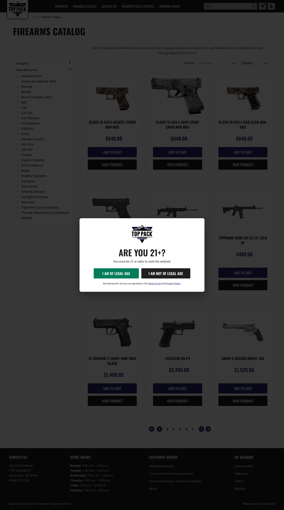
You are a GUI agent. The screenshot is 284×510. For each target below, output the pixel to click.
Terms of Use (154, 283)
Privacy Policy (173, 283)
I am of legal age (116, 273)
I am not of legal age (166, 273)
